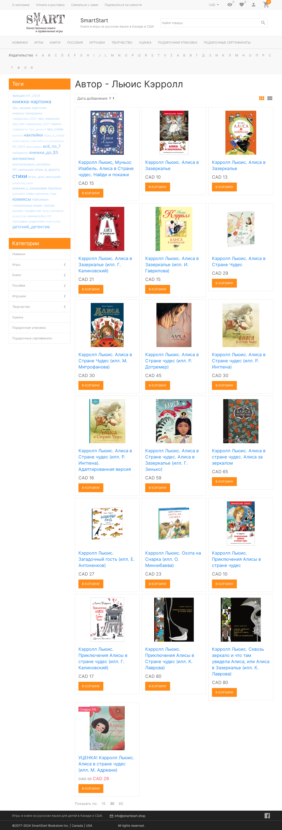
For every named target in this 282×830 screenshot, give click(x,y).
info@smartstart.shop (130, 816)
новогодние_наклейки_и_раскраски (38, 141)
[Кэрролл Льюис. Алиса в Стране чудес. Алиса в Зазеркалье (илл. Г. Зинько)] (174, 421)
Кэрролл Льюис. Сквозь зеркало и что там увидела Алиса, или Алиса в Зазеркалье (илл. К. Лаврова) (240, 662)
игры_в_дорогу (47, 169)
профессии (33, 211)
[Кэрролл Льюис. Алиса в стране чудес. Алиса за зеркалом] (241, 421)
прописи (54, 188)
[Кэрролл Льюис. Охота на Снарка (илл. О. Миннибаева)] (173, 523)
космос (18, 211)
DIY (49, 216)
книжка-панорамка (27, 113)
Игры (38, 42)
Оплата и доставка (50, 5)
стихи (19, 176)
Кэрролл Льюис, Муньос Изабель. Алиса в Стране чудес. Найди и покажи (106, 168)
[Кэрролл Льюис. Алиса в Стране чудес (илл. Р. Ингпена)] (241, 325)
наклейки (33, 135)
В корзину (91, 193)
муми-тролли (44, 205)
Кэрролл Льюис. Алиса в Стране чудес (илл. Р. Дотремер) (172, 361)
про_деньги (37, 129)
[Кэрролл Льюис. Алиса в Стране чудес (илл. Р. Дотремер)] (173, 325)
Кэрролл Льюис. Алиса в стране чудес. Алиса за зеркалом (238, 457)
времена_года (45, 193)
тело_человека (52, 211)
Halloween (40, 199)
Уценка (145, 42)
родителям (37, 221)
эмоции (18, 95)
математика (23, 158)
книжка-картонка (31, 101)
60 (121, 803)
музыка (17, 135)
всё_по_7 (52, 146)
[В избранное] (131, 112)
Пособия (75, 42)
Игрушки (97, 42)
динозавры (34, 146)
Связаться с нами (84, 5)
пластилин (53, 221)
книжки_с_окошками (29, 188)
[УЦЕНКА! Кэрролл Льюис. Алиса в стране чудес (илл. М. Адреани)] (107, 728)
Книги (55, 42)
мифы (30, 193)
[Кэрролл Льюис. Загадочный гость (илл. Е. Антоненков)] (107, 523)
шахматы (18, 193)
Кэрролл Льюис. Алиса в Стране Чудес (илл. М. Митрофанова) (105, 361)
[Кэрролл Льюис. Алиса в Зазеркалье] (174, 132)
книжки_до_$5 (43, 152)
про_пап (18, 124)
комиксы (21, 199)
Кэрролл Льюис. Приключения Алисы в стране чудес (236, 559)
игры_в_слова (54, 135)
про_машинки (49, 118)
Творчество (121, 42)
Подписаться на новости (123, 5)
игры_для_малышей (44, 177)
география (20, 221)
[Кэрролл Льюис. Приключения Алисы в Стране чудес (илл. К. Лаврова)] (174, 619)
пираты (56, 124)
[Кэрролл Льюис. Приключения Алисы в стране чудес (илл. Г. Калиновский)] (107, 619)
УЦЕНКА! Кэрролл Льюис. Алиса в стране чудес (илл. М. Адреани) (106, 764)
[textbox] (214, 22)
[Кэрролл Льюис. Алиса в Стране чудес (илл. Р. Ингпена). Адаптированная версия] (107, 421)
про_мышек (21, 108)
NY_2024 (33, 95)
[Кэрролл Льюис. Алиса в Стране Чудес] (240, 228)
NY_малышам (23, 170)
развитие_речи (22, 183)
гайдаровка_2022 (24, 118)
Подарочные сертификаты (227, 42)
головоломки (22, 205)
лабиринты (20, 153)
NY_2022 (18, 146)
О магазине (21, 5)
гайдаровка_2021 (38, 124)
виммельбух (37, 216)
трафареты (20, 129)
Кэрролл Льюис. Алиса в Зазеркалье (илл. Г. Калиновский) (105, 264)
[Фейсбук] (267, 815)
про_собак (55, 129)
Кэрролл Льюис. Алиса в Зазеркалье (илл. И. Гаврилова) (172, 264)
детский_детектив (31, 226)
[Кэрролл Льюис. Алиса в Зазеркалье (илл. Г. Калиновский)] (107, 228)
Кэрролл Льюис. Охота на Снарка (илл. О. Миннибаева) (173, 559)
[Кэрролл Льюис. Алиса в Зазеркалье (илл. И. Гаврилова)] (174, 228)
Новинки (20, 42)
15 (104, 803)
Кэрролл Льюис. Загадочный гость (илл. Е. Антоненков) (106, 559)
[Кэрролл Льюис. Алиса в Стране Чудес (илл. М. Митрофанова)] (107, 325)
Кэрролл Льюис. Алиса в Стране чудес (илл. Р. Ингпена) (238, 361)
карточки (39, 108)
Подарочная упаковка (177, 42)
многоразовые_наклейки (31, 164)
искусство (19, 216)
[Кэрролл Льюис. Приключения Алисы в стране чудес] (241, 523)
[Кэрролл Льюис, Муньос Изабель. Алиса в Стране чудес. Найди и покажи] (107, 132)
